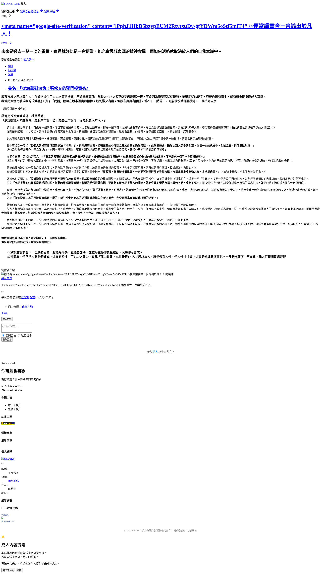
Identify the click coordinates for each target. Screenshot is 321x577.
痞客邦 (25, 297)
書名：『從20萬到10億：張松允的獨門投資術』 (49, 88)
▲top (4, 312)
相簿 (10, 66)
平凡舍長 (6, 278)
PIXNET (135, 530)
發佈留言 (7, 339)
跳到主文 (6, 43)
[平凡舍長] (2, 518)
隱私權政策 (179, 530)
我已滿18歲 (8, 570)
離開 (19, 570)
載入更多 (7, 319)
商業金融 (27, 306)
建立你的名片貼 (7, 522)
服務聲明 (192, 530)
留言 (32, 297)
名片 (10, 74)
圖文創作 (28, 59)
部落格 (12, 70)
